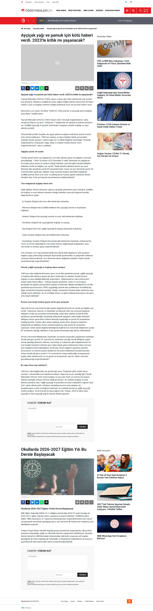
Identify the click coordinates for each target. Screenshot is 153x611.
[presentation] (28, 20)
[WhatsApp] (42, 88)
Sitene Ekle (55, 2)
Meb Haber (61, 10)
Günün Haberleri (39, 2)
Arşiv (48, 2)
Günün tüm (125, 21)
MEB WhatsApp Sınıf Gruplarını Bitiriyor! (62, 21)
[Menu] (127, 11)
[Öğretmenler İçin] (36, 10)
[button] (82, 88)
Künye (73, 601)
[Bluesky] (32, 88)
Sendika (99, 10)
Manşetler (29, 2)
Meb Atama (89, 10)
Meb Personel (74, 10)
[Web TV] (126, 2)
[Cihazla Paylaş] (46, 88)
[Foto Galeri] (131, 2)
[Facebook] (23, 88)
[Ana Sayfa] (22, 2)
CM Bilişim (27, 608)
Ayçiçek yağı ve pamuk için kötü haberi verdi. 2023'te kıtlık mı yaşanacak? (72, 28)
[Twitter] (28, 88)
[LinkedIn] (37, 88)
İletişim (79, 601)
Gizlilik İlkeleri (89, 601)
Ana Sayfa (26, 28)
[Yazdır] (77, 88)
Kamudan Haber (112, 10)
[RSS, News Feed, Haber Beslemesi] (129, 601)
